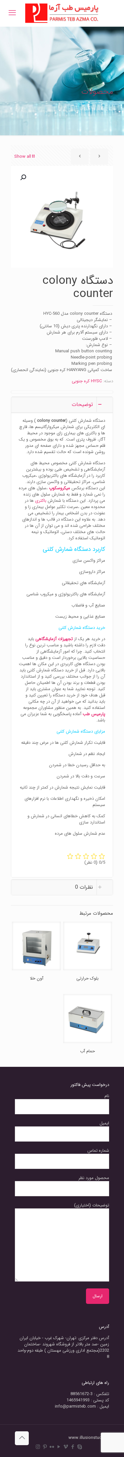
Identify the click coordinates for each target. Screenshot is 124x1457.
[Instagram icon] (37, 1447)
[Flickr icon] (51, 1447)
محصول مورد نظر (93, 1178)
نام (106, 1096)
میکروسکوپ (59, 488)
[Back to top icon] (22, 1438)
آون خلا (36, 978)
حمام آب (87, 1051)
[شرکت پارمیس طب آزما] (62, 13)
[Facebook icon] (72, 1447)
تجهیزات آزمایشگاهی (54, 638)
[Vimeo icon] (65, 1447)
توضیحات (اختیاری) (91, 1205)
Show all (22, 156)
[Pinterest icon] (44, 1447)
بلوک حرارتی (87, 978)
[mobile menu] (12, 13)
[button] (22, 177)
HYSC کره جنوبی (87, 381)
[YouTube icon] (58, 1447)
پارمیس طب (94, 714)
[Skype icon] (79, 1447)
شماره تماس (98, 1150)
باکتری (40, 500)
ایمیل (104, 1123)
